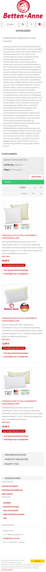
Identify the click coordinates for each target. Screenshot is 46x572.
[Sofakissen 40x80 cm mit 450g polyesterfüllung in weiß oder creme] (17, 382)
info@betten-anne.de (11, 538)
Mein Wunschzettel (10, 510)
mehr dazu (6, 256)
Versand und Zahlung (10, 486)
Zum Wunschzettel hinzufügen (16, 270)
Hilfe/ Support (7, 494)
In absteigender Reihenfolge (41, 187)
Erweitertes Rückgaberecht (12, 490)
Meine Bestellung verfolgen (14, 514)
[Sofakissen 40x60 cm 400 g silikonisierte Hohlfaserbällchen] (17, 299)
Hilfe (5, 518)
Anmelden (7, 503)
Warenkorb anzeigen (11, 507)
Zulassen (37, 561)
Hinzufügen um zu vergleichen (16, 274)
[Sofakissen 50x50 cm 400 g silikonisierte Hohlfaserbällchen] (17, 216)
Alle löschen (36, 177)
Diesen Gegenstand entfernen (41, 165)
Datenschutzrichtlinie (7, 570)
